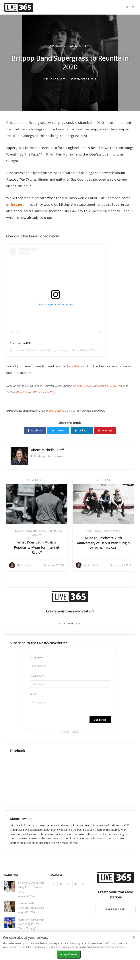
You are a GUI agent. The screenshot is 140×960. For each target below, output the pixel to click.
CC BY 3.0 (68, 410)
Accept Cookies (68, 954)
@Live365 (21, 392)
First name (36, 657)
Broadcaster (42, 531)
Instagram (19, 204)
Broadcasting (22, 531)
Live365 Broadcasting (109, 385)
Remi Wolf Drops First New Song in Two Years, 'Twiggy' (31, 924)
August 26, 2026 (26, 896)
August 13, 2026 (26, 912)
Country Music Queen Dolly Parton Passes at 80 (31, 887)
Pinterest (107, 430)
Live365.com (76, 366)
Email (33, 694)
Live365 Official (82, 385)
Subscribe (100, 719)
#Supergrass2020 (20, 343)
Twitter (60, 430)
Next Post (103, 480)
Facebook (36, 430)
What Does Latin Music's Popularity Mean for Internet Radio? (36, 547)
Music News (83, 45)
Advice (36, 535)
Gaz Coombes (37, 350)
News (70, 45)
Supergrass (57, 45)
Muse (90, 531)
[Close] (134, 937)
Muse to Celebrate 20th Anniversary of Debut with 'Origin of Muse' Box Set (103, 543)
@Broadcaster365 (43, 392)
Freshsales (75, 732)
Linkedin (83, 430)
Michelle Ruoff (53, 450)
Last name (36, 676)
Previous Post (37, 480)
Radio (57, 531)
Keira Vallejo (54, 410)
